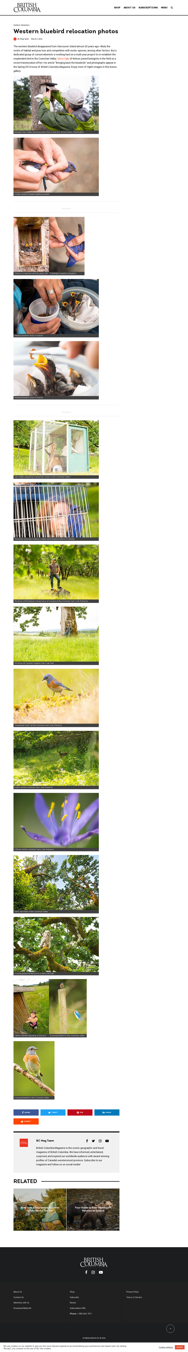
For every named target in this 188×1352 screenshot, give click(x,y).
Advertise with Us (21, 1302)
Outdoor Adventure (21, 25)
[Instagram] (93, 1272)
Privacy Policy (132, 1292)
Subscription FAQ (77, 1308)
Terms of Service (134, 1297)
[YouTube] (101, 1272)
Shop (117, 7)
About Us (129, 7)
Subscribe (74, 1297)
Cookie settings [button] (166, 1347)
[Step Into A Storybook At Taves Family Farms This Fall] (39, 1210)
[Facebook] (86, 1272)
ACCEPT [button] (180, 1347)
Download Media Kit (22, 1308)
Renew (73, 1302)
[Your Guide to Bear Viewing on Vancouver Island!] (93, 1210)
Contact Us (18, 1297)
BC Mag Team (23, 39)
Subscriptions (148, 7)
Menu (164, 7)
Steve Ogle (63, 58)
